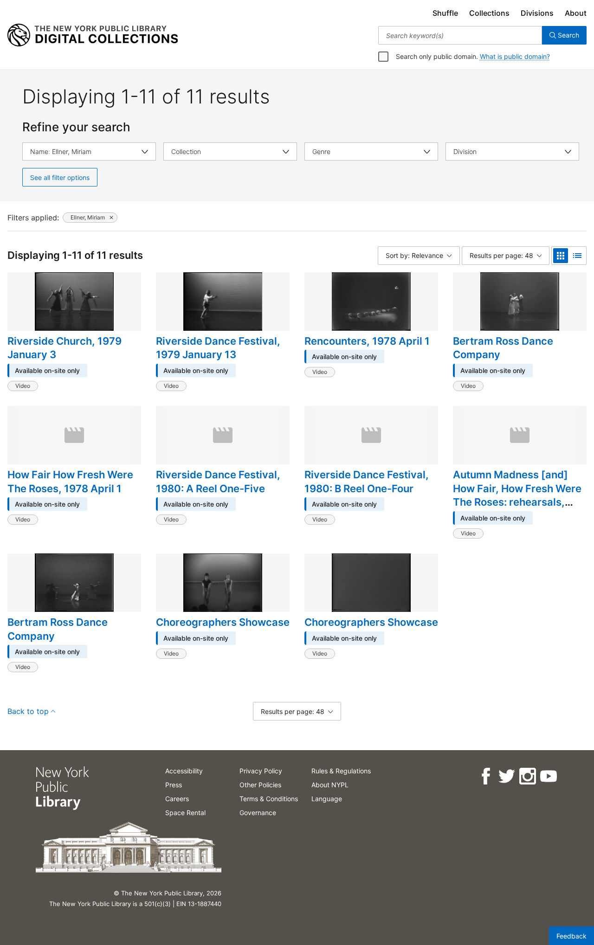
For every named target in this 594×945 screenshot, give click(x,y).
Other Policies (260, 785)
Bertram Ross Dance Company (503, 348)
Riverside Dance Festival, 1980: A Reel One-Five (218, 482)
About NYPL (330, 785)
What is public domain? (515, 56)
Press (173, 785)
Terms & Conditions (268, 799)
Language (326, 799)
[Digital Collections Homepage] (92, 35)
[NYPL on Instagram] (527, 776)
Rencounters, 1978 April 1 (367, 341)
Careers (177, 799)
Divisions (537, 13)
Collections (489, 13)
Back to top (28, 711)
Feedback (571, 936)
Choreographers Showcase (223, 622)
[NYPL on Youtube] (548, 776)
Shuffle (445, 13)
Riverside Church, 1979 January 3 (64, 348)
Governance (257, 812)
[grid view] (560, 255)
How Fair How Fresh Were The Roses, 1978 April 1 (70, 482)
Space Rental (185, 812)
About (576, 13)
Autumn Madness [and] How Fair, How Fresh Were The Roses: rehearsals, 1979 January (517, 495)
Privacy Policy (260, 771)
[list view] (577, 255)
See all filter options (60, 177)
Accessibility (184, 771)
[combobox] (460, 35)
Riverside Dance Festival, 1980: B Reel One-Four (366, 482)
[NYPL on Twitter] (506, 776)
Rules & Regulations (341, 771)
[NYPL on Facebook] (485, 776)
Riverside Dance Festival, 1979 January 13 (218, 348)
